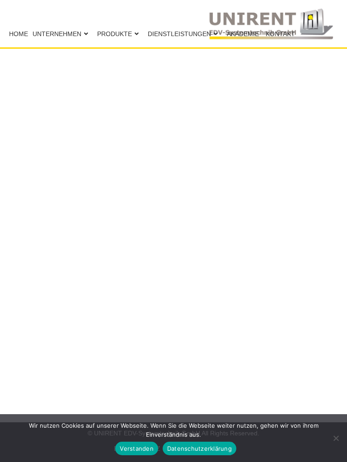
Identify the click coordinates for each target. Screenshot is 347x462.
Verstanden (137, 448)
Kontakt (280, 33)
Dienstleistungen (179, 33)
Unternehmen (57, 33)
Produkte (114, 33)
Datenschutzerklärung (199, 448)
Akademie (243, 33)
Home (18, 33)
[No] (335, 438)
